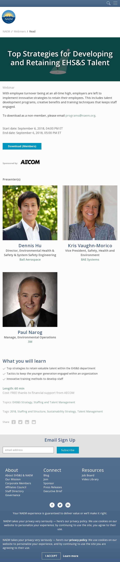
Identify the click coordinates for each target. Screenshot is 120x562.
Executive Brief (52, 491)
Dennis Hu (30, 245)
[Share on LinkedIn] (27, 422)
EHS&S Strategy (22, 402)
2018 (13, 411)
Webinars (20, 31)
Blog (46, 475)
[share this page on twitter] (20, 422)
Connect (52, 470)
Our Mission (12, 479)
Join (45, 479)
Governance (12, 495)
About (11, 470)
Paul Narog (30, 332)
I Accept (51, 556)
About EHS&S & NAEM (19, 475)
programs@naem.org (80, 115)
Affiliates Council (15, 487)
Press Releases (52, 487)
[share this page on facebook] (14, 422)
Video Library (90, 479)
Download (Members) (22, 146)
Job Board (88, 475)
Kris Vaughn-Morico (90, 245)
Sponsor (48, 483)
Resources (93, 470)
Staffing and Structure (31, 411)
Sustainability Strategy (61, 411)
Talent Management (90, 411)
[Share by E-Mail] (34, 422)
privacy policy (78, 521)
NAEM (7, 31)
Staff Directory (14, 491)
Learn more (70, 556)
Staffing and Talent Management (54, 402)
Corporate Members (18, 483)
